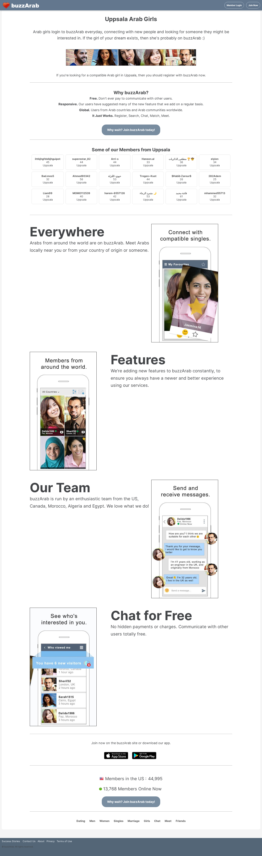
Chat (157, 821)
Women (104, 821)
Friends (181, 821)
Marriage (134, 821)
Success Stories (11, 841)
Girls (147, 821)
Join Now (253, 5)
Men (92, 821)
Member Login (234, 5)
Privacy (51, 841)
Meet (168, 821)
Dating (80, 821)
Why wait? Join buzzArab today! (131, 130)
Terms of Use (64, 841)
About (41, 841)
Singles (118, 821)
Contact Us (29, 841)
